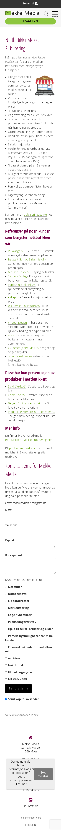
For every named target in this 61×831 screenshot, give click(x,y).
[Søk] (46, 14)
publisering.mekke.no (22, 448)
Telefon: (11, 525)
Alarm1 (12, 335)
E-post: (10, 540)
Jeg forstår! (43, 774)
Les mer (21, 784)
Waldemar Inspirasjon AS (24, 306)
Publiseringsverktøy (22, 622)
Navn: (9, 510)
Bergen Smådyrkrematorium (26, 403)
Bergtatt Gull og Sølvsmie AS (26, 259)
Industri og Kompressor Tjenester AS (31, 412)
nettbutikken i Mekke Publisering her (28, 440)
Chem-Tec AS (16, 395)
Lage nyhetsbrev (20, 615)
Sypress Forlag (17, 276)
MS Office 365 (17, 679)
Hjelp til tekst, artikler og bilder (30, 629)
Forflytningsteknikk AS (22, 285)
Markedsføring (18, 608)
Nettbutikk (16, 665)
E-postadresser (18, 601)
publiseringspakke (35, 214)
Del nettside (30, 806)
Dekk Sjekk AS (17, 386)
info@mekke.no (30, 790)
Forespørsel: (14, 555)
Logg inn (30, 21)
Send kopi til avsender (23, 699)
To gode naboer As (20, 356)
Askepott (13, 297)
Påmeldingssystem (21, 672)
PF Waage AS (16, 251)
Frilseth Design (17, 322)
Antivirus (14, 658)
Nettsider (15, 587)
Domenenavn (17, 594)
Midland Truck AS (19, 272)
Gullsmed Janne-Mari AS (23, 348)
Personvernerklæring (30, 817)
